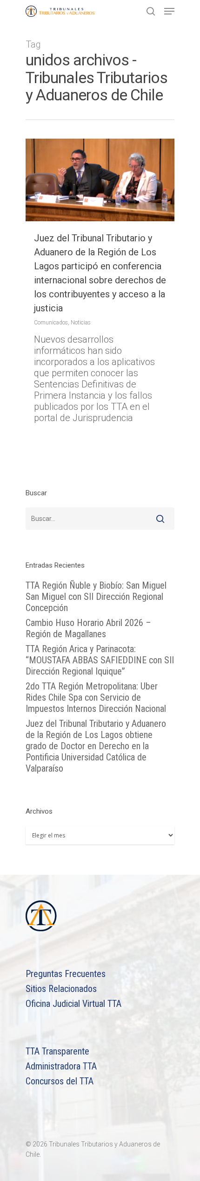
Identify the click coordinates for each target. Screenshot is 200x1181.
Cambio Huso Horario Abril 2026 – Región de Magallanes (88, 628)
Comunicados (51, 322)
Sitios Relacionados (61, 988)
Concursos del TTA (59, 1081)
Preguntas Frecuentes (66, 973)
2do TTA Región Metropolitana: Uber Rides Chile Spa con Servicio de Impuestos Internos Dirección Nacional (96, 697)
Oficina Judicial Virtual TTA (73, 1003)
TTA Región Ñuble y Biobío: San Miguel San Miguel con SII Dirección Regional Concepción (96, 596)
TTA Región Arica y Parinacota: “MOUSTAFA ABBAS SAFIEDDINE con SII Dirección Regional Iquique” (100, 660)
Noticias (81, 322)
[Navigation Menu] (169, 11)
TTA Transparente (57, 1051)
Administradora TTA (61, 1066)
